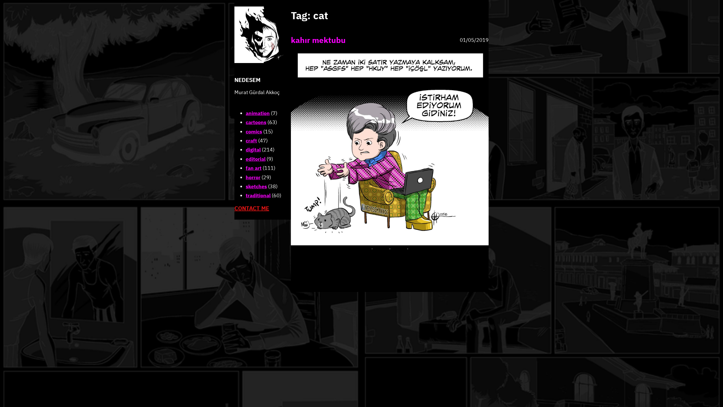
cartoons (256, 122)
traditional (258, 195)
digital (253, 149)
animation (258, 113)
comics (254, 131)
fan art (254, 168)
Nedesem (247, 80)
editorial (255, 159)
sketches (256, 186)
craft (251, 140)
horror (253, 177)
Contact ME (251, 208)
